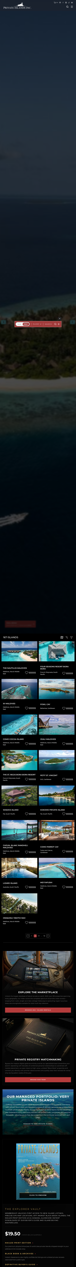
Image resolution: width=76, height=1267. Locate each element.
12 (44, 936)
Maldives (6, 671)
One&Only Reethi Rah (14, 918)
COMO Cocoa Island (13, 739)
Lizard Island (10, 883)
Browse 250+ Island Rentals (38, 1010)
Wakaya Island (11, 810)
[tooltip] (61, 637)
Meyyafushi (46, 883)
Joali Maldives (48, 739)
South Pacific (10, 814)
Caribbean (51, 708)
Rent (26, 324)
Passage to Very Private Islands (38, 1124)
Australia (6, 887)
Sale (19, 324)
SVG (41, 779)
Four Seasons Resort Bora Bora (54, 668)
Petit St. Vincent (48, 775)
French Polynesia (46, 672)
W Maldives (9, 704)
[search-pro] (55, 324)
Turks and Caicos (46, 850)
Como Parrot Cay (49, 847)
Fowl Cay (45, 704)
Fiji (4, 814)
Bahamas (43, 708)
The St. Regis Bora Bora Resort (19, 775)
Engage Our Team (38, 1079)
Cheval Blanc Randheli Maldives (15, 846)
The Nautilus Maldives (15, 668)
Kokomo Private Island (52, 810)
